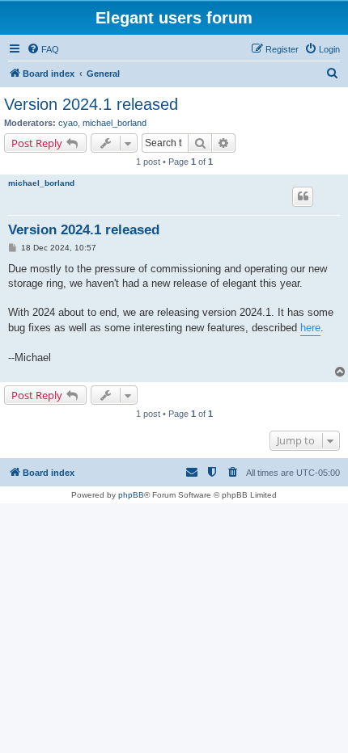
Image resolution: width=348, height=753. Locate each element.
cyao (68, 123)
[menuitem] (43, 49)
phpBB (131, 494)
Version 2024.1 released (91, 104)
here (310, 328)
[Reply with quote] (302, 196)
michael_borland (114, 123)
